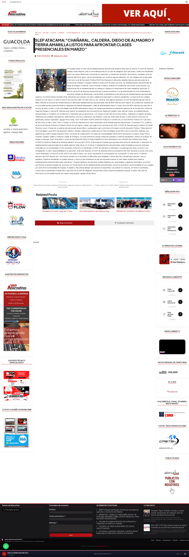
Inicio (152, 540)
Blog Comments (65, 223)
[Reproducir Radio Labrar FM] (180, 290)
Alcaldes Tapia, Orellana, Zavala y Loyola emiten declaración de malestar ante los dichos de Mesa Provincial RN (167, 513)
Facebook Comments (125, 223)
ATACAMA (46, 33)
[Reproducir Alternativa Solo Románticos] (180, 229)
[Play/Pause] (4, 554)
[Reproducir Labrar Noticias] (180, 302)
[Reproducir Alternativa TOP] (180, 216)
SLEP (83, 33)
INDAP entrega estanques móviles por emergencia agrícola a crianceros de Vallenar (117, 511)
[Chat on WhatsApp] (6, 546)
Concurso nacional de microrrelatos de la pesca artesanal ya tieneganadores (92, 25)
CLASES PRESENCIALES (74, 33)
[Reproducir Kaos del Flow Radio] (180, 314)
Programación (167, 540)
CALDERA (53, 33)
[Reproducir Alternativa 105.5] (180, 205)
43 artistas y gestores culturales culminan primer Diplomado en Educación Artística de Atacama (117, 532)
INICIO (4, 2)
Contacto (175, 540)
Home (39, 33)
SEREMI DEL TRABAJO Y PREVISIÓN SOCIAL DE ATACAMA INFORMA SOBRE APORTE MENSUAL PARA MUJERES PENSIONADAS (117, 517)
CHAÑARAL (61, 33)
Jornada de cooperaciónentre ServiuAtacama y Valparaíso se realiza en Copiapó (116, 522)
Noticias (158, 540)
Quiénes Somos (184, 540)
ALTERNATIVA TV (15, 2)
